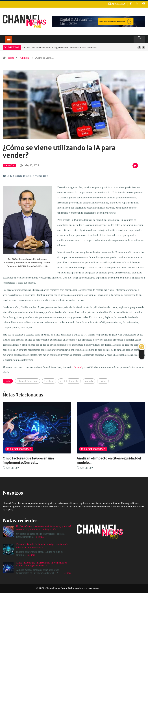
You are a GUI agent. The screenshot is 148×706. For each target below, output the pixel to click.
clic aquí (77, 367)
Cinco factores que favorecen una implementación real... (28, 460)
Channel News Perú (28, 381)
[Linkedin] (137, 3)
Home (11, 57)
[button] (139, 47)
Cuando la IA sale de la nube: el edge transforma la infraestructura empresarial (60, 47)
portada (89, 381)
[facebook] (131, 3)
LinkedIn (73, 381)
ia (61, 381)
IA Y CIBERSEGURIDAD (19, 449)
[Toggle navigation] (8, 39)
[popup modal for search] (139, 39)
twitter (103, 381)
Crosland (48, 381)
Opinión (24, 57)
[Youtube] (143, 3)
